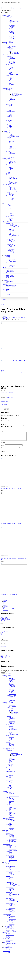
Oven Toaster (12, 30)
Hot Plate (11, 27)
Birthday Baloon (12, 189)
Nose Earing (8, 279)
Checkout (5, 605)
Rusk (10, 210)
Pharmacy (5, 284)
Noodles (10, 114)
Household (5, 171)
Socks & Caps (12, 240)
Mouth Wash (11, 84)
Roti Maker (11, 32)
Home (4, 601)
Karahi (10, 147)
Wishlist (5, 600)
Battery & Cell (12, 36)
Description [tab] (6, 408)
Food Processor (12, 25)
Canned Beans (14, 93)
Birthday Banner (12, 187)
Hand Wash (11, 68)
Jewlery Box (11, 198)
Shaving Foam (12, 61)
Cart (4, 603)
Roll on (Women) (15, 53)
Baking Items (11, 135)
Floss (10, 83)
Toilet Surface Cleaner (13, 179)
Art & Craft (11, 224)
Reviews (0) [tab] (6, 409)
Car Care (8, 294)
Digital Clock (12, 265)
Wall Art (8, 192)
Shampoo (11, 80)
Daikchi (10, 146)
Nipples (10, 246)
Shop (4, 602)
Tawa (10, 150)
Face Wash (11, 66)
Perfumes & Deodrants (8, 42)
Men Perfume (12, 45)
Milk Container (12, 249)
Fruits (7, 290)
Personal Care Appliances (11, 35)
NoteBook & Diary (13, 225)
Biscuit (10, 214)
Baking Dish (11, 134)
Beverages (8, 89)
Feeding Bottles (12, 245)
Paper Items (11, 234)
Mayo (10, 125)
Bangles (8, 277)
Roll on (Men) (14, 52)
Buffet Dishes (12, 153)
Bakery (4, 203)
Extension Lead (12, 38)
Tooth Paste (11, 85)
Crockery (5, 131)
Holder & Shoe (12, 40)
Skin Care (8, 64)
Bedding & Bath (9, 250)
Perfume (8, 43)
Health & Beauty (7, 54)
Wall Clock (11, 266)
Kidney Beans (14, 95)
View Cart (3, 673)
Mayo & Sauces (9, 124)
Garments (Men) (9, 159)
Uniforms (11, 231)
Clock (7, 262)
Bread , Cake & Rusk (10, 207)
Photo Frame (11, 194)
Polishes (8, 173)
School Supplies (9, 223)
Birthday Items (9, 186)
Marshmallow (12, 103)
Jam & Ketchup (9, 120)
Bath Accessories (9, 174)
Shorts (10, 163)
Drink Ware (8, 137)
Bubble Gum (11, 96)
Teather (10, 247)
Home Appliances (7, 15)
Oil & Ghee (8, 108)
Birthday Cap (12, 188)
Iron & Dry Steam (13, 182)
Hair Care (8, 75)
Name (3, 442)
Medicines (8, 288)
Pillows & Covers (12, 254)
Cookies (10, 213)
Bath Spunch (11, 177)
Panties (10, 167)
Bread (10, 208)
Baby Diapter (12, 241)
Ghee (10, 110)
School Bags (11, 229)
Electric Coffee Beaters (14, 136)
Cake (10, 209)
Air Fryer (11, 17)
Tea (9, 130)
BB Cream (11, 67)
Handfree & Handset (10, 270)
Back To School (6, 221)
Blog (4, 607)
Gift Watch (11, 199)
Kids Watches (12, 257)
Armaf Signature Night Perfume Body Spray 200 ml (11, 523)
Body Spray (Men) (10, 397)
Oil (9, 109)
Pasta (10, 112)
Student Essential (9, 228)
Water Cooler (11, 140)
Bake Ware (8, 132)
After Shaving (12, 63)
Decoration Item (6, 184)
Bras (10, 166)
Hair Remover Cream (13, 74)
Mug (10, 142)
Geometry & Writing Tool (14, 226)
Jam (9, 121)
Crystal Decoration (13, 200)
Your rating (4, 429)
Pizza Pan (11, 31)
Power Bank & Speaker (11, 272)
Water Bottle (11, 141)
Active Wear (11, 168)
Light (10, 41)
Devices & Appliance (10, 286)
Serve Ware (8, 151)
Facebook (3, 401)
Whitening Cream (12, 71)
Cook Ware (8, 145)
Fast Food (8, 216)
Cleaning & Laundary (10, 181)
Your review (4, 431)
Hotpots (10, 152)
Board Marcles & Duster (14, 235)
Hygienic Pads (12, 58)
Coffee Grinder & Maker (14, 21)
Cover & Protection (10, 271)
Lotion (10, 72)
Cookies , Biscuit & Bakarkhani (13, 212)
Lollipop (10, 101)
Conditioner (11, 77)
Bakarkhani (11, 215)
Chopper (11, 20)
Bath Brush (11, 176)
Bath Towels (11, 251)
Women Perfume (12, 46)
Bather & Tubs (12, 252)
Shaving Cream (12, 62)
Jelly (10, 100)
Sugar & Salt (9, 116)
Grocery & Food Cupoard (8, 88)
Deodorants (8, 47)
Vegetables (8, 291)
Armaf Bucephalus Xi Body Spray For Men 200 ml (11, 488)
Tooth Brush (11, 87)
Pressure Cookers (12, 148)
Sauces (10, 126)
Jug (9, 143)
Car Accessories (6, 293)
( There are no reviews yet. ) (7, 392)
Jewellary (5, 274)
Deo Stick (11, 48)
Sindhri (10, 193)
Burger (10, 220)
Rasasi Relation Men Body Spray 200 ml (9, 594)
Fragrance (8, 172)
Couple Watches (12, 261)
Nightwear (11, 169)
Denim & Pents (12, 161)
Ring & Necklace (10, 275)
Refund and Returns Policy (9, 608)
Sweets (7, 204)
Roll (10, 219)
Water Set (11, 138)
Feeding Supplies (9, 244)
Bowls (10, 154)
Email (7, 401)
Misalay (10, 105)
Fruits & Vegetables (7, 289)
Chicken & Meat (6, 280)
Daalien (10, 106)
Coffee (10, 128)
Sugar (10, 117)
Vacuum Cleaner (12, 183)
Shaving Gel (11, 59)
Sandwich (11, 218)
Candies (10, 98)
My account (5, 606)
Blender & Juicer (12, 19)
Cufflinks (11, 57)
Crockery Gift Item (10, 195)
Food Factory (12, 24)
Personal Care (9, 56)
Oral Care (8, 82)
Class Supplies (9, 233)
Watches (8, 256)
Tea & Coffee (9, 127)
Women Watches (12, 260)
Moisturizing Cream (13, 69)
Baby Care (5, 238)
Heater (10, 37)
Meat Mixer (11, 28)
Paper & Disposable (13, 178)
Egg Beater (11, 22)
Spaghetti (11, 115)
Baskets (10, 156)
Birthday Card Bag (13, 190)
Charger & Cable (9, 269)
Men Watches (12, 259)
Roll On (10, 51)
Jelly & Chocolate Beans (16, 94)
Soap (10, 73)
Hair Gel (11, 78)
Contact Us (5, 610)
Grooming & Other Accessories (15, 243)
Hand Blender (12, 26)
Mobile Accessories (7, 267)
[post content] (14, 470)
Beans (10, 92)
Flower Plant (11, 197)
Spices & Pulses (9, 104)
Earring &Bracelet (10, 276)
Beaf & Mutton (9, 281)
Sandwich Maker (12, 33)
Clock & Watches (7, 255)
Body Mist (11, 49)
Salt (9, 119)
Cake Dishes (11, 157)
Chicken (8, 282)
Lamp (10, 202)
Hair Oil (10, 79)
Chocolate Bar (12, 99)
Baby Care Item (9, 239)
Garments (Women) (10, 164)
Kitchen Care (9, 16)
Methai (10, 205)
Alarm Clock (11, 264)
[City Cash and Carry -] (11, 8)
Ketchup (10, 122)
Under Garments (6, 158)
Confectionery (9, 90)
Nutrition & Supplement (11, 285)
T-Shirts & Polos (12, 162)
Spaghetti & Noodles (10, 111)
